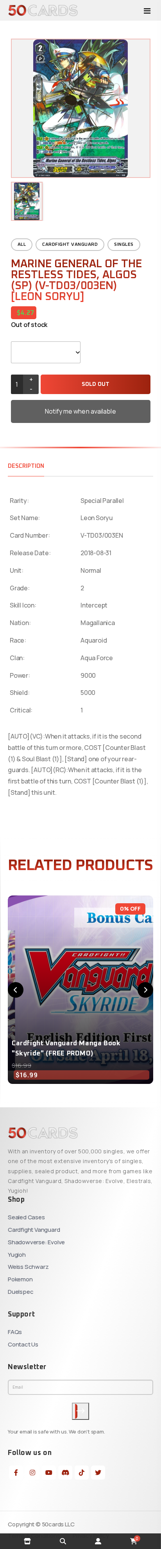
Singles (124, 244)
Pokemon (20, 1279)
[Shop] (27, 1541)
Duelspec (20, 1292)
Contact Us (23, 1344)
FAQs (15, 1332)
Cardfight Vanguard (70, 244)
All (22, 244)
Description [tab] (26, 466)
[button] (15, 990)
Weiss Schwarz (28, 1267)
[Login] (98, 1541)
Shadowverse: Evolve (36, 1242)
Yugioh (17, 1255)
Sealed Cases (26, 1217)
